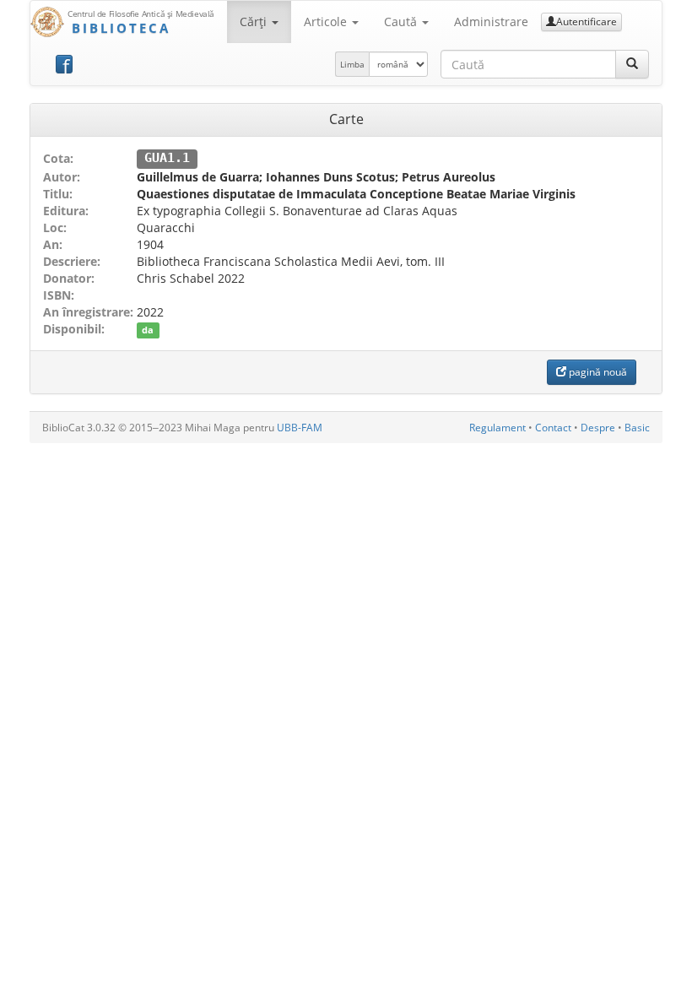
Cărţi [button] (255, 22)
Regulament (497, 427)
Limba (352, 64)
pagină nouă (596, 372)
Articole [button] (327, 22)
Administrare (491, 22)
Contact (553, 427)
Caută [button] (402, 22)
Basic (637, 427)
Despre (598, 427)
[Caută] (632, 64)
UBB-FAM (299, 427)
